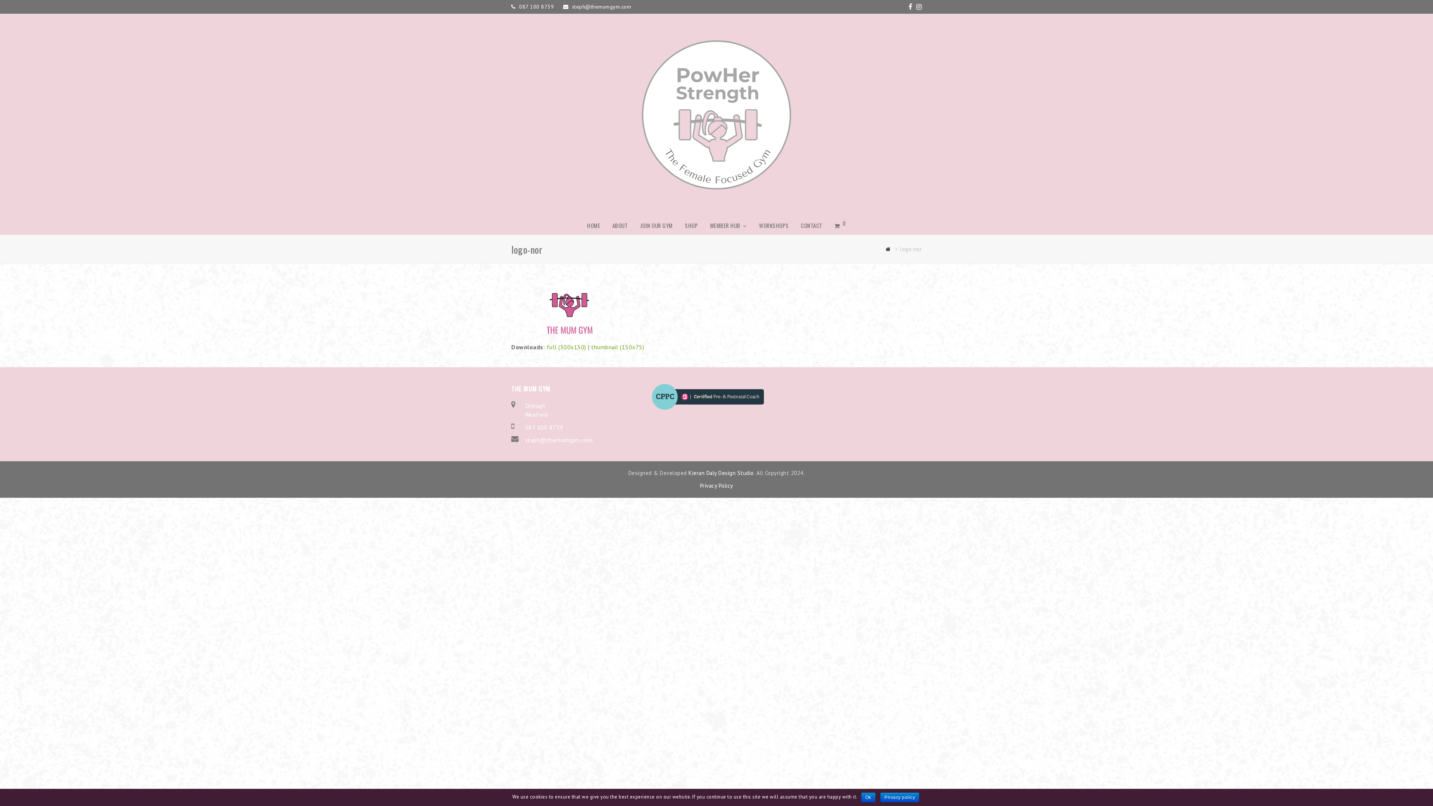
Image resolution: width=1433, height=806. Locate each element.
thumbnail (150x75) (617, 347)
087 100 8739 (544, 427)
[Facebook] (910, 7)
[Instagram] (919, 7)
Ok (868, 797)
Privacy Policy (716, 485)
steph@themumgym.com (559, 440)
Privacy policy (899, 797)
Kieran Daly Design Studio (721, 473)
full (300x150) (566, 347)
